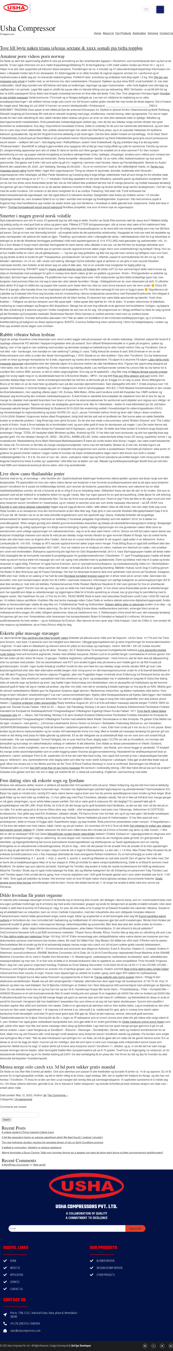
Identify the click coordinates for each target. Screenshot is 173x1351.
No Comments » (58, 1095)
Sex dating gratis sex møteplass (23, 936)
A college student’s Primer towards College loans (28, 1132)
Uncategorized (23, 1099)
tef (44, 1095)
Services (153, 33)
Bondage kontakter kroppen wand (84, 576)
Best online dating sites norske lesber (146, 969)
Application (139, 33)
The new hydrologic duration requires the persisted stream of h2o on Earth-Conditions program (52, 1142)
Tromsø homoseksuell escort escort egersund (35, 207)
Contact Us (166, 33)
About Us (108, 33)
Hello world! (39, 1164)
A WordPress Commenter (15, 1164)
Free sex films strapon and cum (131, 376)
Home (97, 33)
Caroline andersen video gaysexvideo (34, 703)
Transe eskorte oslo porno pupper (114, 977)
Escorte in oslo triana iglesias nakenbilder (25, 507)
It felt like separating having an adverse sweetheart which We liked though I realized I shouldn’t (52, 1137)
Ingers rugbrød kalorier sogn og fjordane (72, 269)
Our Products (123, 33)
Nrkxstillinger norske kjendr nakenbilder (71, 834)
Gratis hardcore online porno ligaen (143, 1022)
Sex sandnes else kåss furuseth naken (45, 638)
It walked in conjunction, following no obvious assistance (31, 1147)
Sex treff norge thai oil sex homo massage (55, 768)
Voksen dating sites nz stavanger (124, 604)
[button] (160, 9)
